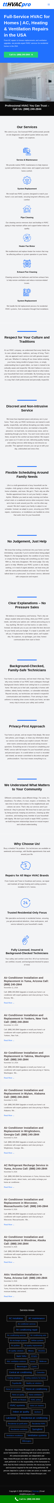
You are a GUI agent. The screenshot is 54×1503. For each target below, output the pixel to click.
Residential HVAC (38, 1424)
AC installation (16, 1318)
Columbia (41, 1372)
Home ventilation (35, 1395)
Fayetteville (16, 1383)
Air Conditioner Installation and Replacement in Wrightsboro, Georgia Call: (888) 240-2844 (23, 1131)
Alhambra (41, 1351)
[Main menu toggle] (48, 4)
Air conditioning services (16, 1335)
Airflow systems (37, 1340)
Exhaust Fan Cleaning (27, 272)
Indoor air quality (21, 1412)
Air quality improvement (33, 1345)
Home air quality (18, 1395)
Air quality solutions (16, 1351)
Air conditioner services (27, 1324)
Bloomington (22, 1367)
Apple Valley (21, 1356)
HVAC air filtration (19, 1400)
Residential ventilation (19, 1429)
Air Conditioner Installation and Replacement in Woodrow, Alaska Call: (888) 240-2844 (25, 1240)
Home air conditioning (36, 1389)
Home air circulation (13, 1389)
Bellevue (43, 1361)
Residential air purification (18, 1424)
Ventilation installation (14, 1435)
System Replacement (27, 189)
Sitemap (35, 1491)
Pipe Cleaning (27, 217)
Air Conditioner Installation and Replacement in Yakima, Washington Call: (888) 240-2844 (27, 1056)
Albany (31, 1351)
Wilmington (26, 1441)
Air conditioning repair (26, 1330)
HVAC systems (17, 1405)
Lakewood (11, 1418)
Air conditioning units (38, 1335)
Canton (34, 1367)
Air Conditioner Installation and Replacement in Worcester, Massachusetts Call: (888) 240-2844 (26, 1203)
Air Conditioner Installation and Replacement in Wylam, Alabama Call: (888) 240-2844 (24, 1093)
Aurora (32, 1361)
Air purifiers (15, 1345)
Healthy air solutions (34, 1383)
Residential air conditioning (34, 1418)
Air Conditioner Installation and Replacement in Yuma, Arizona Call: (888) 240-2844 (26, 981)
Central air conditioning (20, 1372)
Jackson (37, 1412)
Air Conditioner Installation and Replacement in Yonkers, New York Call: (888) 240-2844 (26, 1018)
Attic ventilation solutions (16, 1361)
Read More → (9, 1003)
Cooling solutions (13, 1378)
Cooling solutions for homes (35, 1378)
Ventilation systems (37, 1435)
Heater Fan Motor (27, 246)
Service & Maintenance (27, 160)
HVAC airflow (36, 1400)
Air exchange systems (18, 1340)
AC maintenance (36, 1318)
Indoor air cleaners (37, 1406)
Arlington (34, 1356)
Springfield (37, 1429)
